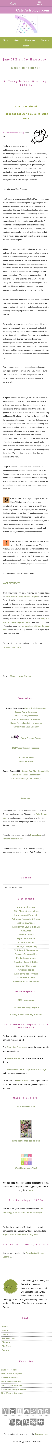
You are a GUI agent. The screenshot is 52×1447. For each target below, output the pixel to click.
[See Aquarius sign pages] (33, 1427)
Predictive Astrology (26, 958)
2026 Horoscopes (26, 1000)
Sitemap (6, 1342)
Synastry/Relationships (26, 954)
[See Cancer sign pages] (26, 1416)
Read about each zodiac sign (26, 1141)
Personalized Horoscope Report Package (26, 1069)
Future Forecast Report (30, 738)
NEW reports (22, 1081)
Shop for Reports (9, 1370)
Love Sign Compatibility (26, 946)
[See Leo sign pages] (33, 1416)
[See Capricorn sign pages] (26, 1427)
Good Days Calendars (11, 1385)
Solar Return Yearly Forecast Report (21, 596)
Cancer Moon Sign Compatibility (26, 775)
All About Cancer (26, 758)
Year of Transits (14, 1058)
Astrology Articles (26, 923)
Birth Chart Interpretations (26, 911)
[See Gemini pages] (19, 1416)
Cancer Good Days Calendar (26, 727)
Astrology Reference (26, 966)
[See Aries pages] (5, 1416)
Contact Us (7, 1334)
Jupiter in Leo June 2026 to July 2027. (21, 1235)
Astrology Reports (26, 907)
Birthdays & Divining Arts (26, 950)
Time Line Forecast (16, 1047)
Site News (6, 1346)
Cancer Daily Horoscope (35, 708)
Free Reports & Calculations (26, 982)
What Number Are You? (26, 1168)
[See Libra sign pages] (47, 1416)
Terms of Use (8, 1338)
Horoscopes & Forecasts (26, 915)
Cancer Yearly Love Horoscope (26, 719)
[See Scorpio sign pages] (11, 1427)
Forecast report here (12, 647)
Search (5, 1350)
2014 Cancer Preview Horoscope (26, 748)
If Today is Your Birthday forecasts (26, 1015)
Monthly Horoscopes (11, 1381)
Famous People (26, 935)
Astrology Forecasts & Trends (26, 919)
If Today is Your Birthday (20, 676)
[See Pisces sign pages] (40, 1427)
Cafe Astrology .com (26, 23)
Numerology (26, 798)
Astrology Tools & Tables (26, 962)
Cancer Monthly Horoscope (26, 716)
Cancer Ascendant (26, 761)
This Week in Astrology (12, 1393)
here (31, 1190)
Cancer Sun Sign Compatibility (35, 771)
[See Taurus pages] (12, 1416)
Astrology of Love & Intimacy (26, 927)
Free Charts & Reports (11, 1374)
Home (5, 1327)
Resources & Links (26, 978)
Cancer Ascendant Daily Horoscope (26, 723)
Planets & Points (26, 942)
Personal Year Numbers (13, 839)
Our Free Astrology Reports (26, 1007)
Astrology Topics (26, 970)
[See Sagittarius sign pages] (19, 1427)
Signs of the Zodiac (26, 939)
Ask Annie (26, 931)
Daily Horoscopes (9, 1378)
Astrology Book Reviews (26, 974)
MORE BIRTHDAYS (26, 68)
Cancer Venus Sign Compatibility (26, 778)
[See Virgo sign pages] (40, 1416)
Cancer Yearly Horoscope (26, 712)
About (5, 1330)
